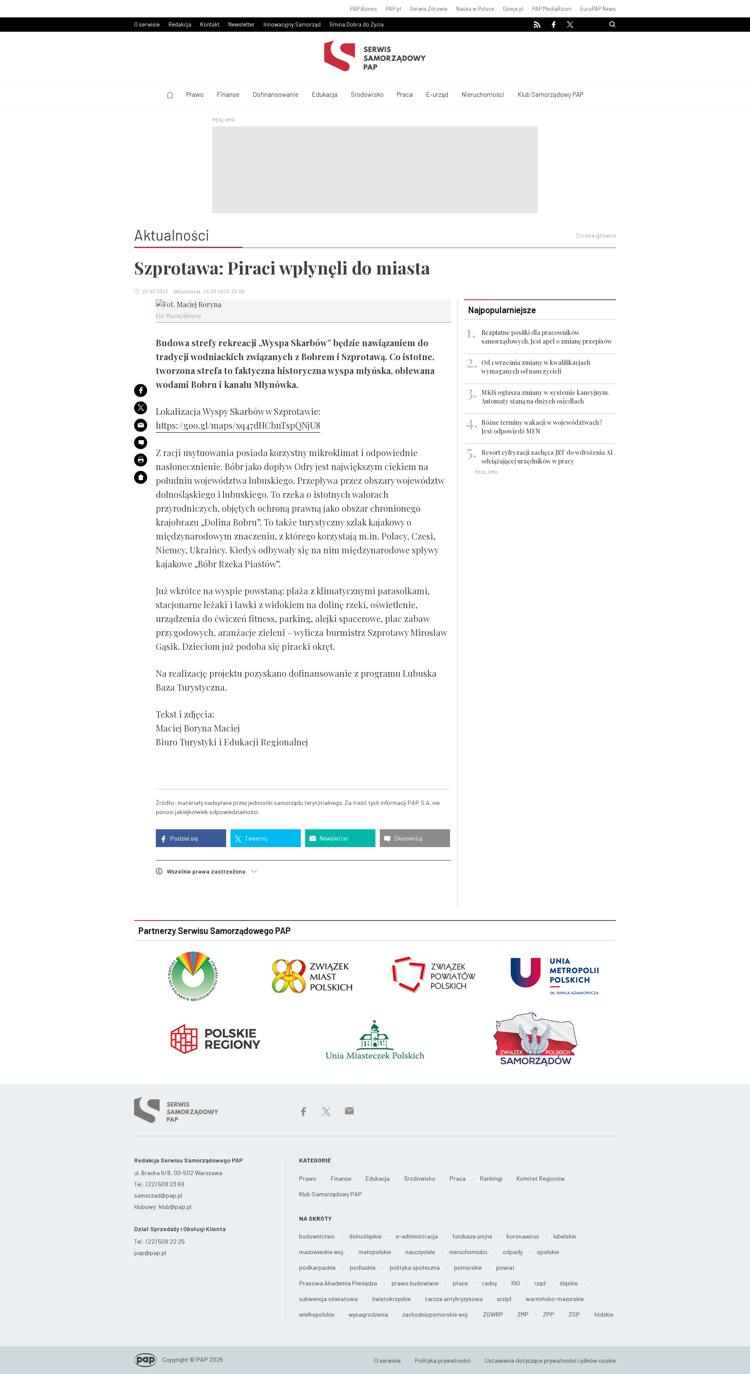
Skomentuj (407, 838)
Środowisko (367, 94)
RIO (515, 1283)
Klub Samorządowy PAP (550, 94)
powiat (505, 1267)
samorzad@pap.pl (158, 1195)
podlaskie (362, 1267)
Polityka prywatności (442, 1360)
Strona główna (596, 235)
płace (460, 1283)
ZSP (574, 1314)
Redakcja (179, 24)
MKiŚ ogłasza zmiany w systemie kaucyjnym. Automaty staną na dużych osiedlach (545, 396)
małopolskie (375, 1251)
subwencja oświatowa (328, 1298)
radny (489, 1283)
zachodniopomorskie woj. (435, 1314)
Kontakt (210, 24)
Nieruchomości (482, 94)
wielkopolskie (316, 1314)
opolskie (548, 1251)
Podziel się (183, 838)
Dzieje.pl (513, 8)
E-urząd (437, 94)
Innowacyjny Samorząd (292, 24)
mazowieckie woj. (321, 1251)
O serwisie (147, 24)
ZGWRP (493, 1314)
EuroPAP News (598, 8)
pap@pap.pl (150, 1252)
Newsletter (241, 24)
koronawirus (523, 1236)
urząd (504, 1298)
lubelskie (564, 1236)
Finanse (228, 94)
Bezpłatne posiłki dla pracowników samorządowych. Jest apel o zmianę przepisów (546, 336)
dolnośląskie (365, 1236)
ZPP (548, 1314)
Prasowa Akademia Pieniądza (338, 1283)
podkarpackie (317, 1267)
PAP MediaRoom (552, 8)
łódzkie (603, 1314)
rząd (540, 1283)
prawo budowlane (414, 1283)
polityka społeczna (415, 1267)
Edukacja (325, 94)
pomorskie (468, 1267)
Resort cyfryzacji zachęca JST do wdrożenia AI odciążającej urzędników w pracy (546, 456)
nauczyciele (420, 1251)
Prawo (195, 94)
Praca (405, 94)
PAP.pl (393, 8)
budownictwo (317, 1236)
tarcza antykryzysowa (454, 1298)
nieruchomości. (468, 1251)
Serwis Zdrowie (428, 8)
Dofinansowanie (276, 94)
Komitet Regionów (540, 1178)
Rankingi (491, 1178)
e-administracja (417, 1236)
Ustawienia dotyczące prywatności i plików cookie (550, 1360)
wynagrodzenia (368, 1314)
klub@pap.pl (175, 1206)
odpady (513, 1251)
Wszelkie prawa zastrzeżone (209, 871)
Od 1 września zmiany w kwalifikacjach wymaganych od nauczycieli (535, 366)
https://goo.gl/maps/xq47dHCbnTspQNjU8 (238, 425)
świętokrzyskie (391, 1298)
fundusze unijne (472, 1236)
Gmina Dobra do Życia (356, 24)
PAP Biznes (363, 8)
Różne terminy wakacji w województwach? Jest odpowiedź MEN (541, 426)
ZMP (523, 1314)
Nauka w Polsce (475, 8)
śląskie (569, 1283)
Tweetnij (255, 838)
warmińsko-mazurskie (555, 1298)
